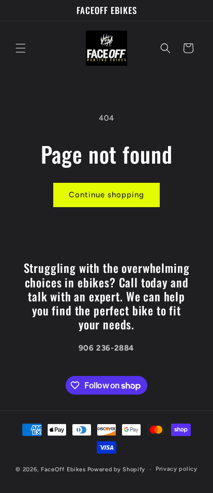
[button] (20, 48)
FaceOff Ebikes (63, 469)
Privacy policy (176, 469)
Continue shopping (106, 194)
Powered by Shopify (116, 469)
